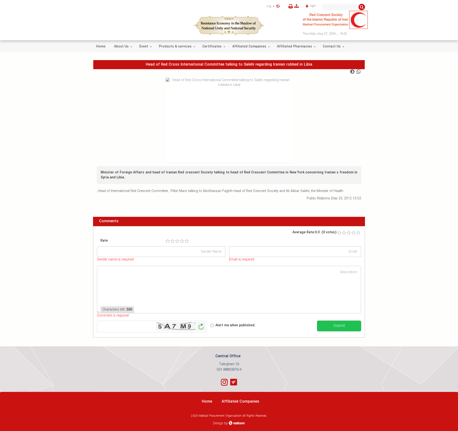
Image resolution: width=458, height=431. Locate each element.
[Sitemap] (296, 6)
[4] (182, 241)
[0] (339, 233)
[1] (168, 241)
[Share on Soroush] (352, 71)
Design (218, 423)
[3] (177, 241)
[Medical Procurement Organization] (335, 20)
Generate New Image (201, 326)
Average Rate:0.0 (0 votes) (314, 232)
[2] (172, 241)
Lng (269, 6)
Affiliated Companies (240, 402)
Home (207, 402)
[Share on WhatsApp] (358, 71)
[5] (187, 241)
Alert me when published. (235, 325)
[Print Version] (289, 6)
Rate (104, 240)
